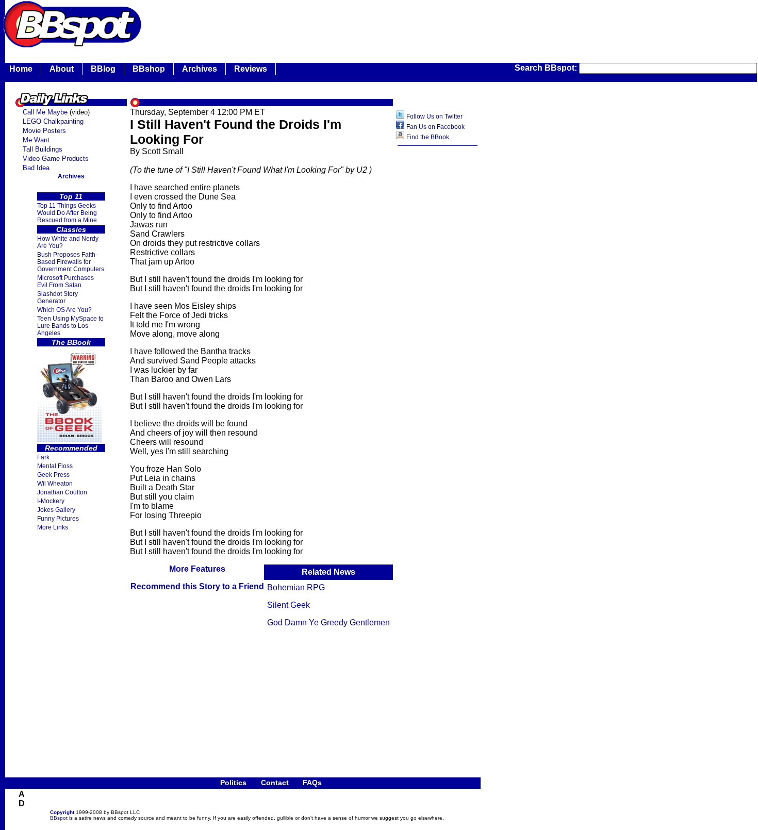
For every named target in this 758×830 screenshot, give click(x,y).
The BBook (71, 342)
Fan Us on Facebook (435, 126)
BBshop (149, 68)
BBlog (103, 68)
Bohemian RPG (296, 587)
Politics (233, 782)
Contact (275, 782)
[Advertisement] (332, 23)
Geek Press (53, 474)
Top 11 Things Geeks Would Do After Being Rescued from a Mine (67, 213)
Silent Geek (288, 605)
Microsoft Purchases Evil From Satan (65, 281)
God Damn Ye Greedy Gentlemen (328, 622)
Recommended (71, 448)
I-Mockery (50, 501)
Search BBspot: (547, 67)
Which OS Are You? (64, 309)
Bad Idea (36, 168)
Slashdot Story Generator (57, 297)
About (62, 68)
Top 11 (71, 196)
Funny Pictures (58, 518)
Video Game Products (56, 158)
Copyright (62, 812)
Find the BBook (427, 137)
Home (20, 68)
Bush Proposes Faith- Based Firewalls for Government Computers (70, 262)
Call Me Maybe (45, 112)
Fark (43, 457)
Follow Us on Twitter (434, 116)
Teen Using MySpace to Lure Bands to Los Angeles (70, 326)
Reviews (250, 68)
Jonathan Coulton (62, 492)
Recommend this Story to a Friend (197, 586)
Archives (199, 68)
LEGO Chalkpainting (53, 121)
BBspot (59, 818)
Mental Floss (55, 466)
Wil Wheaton (55, 483)
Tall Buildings (42, 149)
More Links (52, 527)
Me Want (36, 140)
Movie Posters (44, 131)
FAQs (312, 782)
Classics (71, 229)
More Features (197, 569)
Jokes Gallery (56, 509)
